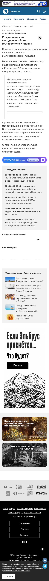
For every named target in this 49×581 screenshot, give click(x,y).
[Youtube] (26, 239)
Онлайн (44, 11)
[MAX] (21, 239)
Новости (7, 19)
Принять (8, 576)
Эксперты (17, 516)
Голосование (40, 508)
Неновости (18, 19)
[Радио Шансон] (41, 487)
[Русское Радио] (18, 487)
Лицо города (14, 512)
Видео (12, 508)
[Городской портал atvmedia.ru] (18, 493)
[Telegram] (10, 239)
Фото (5, 508)
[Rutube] (32, 239)
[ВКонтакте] (4, 239)
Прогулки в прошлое (31, 512)
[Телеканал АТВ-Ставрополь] (7, 487)
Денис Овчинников (17, 33)
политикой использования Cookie (16, 571)
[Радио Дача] (7, 493)
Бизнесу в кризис (25, 508)
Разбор (43, 19)
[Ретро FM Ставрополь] (30, 487)
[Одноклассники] (15, 239)
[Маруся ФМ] (41, 493)
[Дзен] (38, 239)
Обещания (32, 19)
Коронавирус (30, 516)
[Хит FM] (30, 493)
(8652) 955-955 (33, 560)
